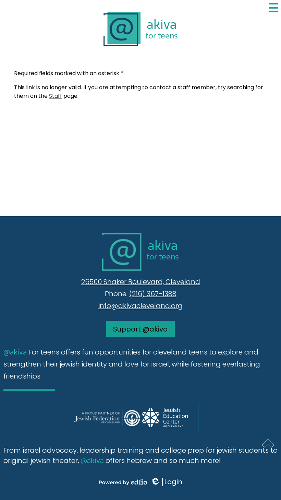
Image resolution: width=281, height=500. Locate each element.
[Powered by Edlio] (123, 482)
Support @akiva (140, 329)
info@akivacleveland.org (140, 306)
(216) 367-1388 (152, 294)
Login (168, 482)
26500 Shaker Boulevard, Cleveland (140, 282)
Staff (55, 96)
